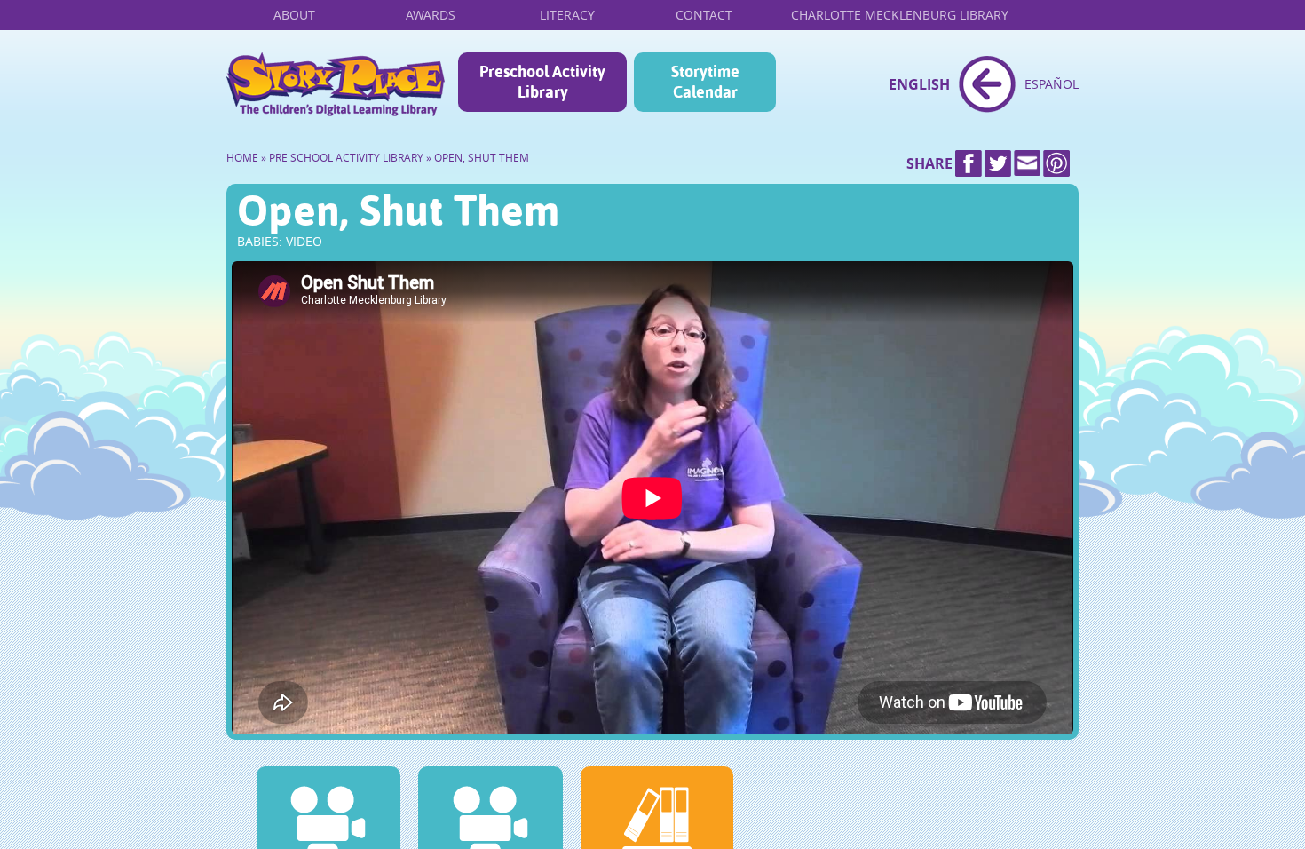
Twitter (998, 163)
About (294, 14)
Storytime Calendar (705, 81)
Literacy (567, 14)
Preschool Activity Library (542, 81)
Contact (704, 14)
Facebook (968, 163)
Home (335, 84)
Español (1051, 83)
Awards (430, 14)
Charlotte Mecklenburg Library (899, 14)
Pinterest (1056, 163)
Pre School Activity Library (346, 157)
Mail (1027, 163)
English (919, 84)
